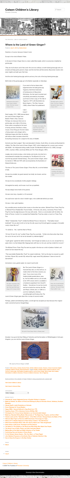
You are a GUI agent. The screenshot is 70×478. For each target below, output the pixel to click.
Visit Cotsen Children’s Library (13, 382)
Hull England (20, 371)
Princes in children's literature (31, 373)
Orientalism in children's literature (14, 373)
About (7, 444)
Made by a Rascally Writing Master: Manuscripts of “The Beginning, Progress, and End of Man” (32, 415)
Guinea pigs (13, 371)
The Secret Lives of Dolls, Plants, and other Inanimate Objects (22, 428)
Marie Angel (48, 371)
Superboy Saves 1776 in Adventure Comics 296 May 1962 (21, 411)
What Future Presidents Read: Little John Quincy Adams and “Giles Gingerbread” (28, 422)
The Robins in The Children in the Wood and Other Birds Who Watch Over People (28, 426)
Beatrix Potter (25, 368)
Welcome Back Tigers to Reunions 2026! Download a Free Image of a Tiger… (27, 419)
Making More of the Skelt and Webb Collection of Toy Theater (22, 430)
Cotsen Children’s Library (22, 9)
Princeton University (60, 464)
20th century (13, 368)
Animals (19, 368)
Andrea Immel (22, 48)
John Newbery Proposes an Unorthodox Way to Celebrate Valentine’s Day (26, 436)
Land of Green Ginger (38, 371)
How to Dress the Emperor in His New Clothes (18, 438)
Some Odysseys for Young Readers (15, 407)
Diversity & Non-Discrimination (35, 472)
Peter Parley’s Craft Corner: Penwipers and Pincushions (21, 424)
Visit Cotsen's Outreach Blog (12, 386)
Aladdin (36, 369)
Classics (45, 368)
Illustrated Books (24, 369)
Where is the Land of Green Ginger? (25, 44)
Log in (7, 454)
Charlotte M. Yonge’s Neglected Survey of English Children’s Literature (25, 399)
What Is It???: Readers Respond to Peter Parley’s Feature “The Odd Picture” (27, 420)
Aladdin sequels (42, 369)
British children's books (36, 368)
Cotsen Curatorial (52, 368)
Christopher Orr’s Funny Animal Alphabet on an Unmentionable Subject (25, 413)
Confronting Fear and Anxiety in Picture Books (18, 432)
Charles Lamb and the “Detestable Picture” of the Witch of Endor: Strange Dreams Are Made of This (33, 417)
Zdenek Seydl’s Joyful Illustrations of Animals (18, 405)
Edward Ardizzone (52, 369)
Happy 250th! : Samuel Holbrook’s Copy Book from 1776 (21, 409)
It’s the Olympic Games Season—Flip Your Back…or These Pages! (24, 434)
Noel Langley (55, 371)
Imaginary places (28, 371)
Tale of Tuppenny (44, 373)
